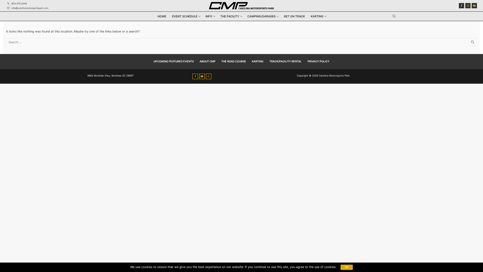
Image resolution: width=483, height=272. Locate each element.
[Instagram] (468, 5)
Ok (346, 267)
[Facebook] (461, 5)
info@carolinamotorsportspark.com (30, 8)
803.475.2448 (19, 3)
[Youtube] (474, 5)
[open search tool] (394, 16)
